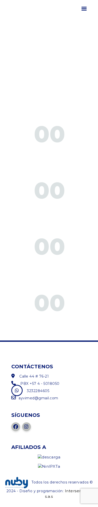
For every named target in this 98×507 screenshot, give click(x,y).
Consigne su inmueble (50, 264)
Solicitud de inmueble (49, 151)
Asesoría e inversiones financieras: (49, 65)
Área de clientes (49, 320)
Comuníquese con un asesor (49, 208)
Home (17, 33)
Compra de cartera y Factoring (49, 95)
